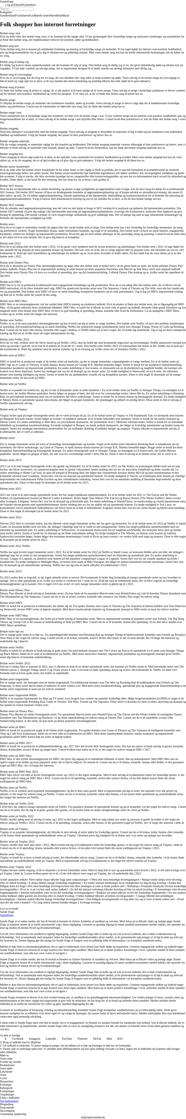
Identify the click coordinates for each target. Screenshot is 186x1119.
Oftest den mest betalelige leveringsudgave (114, 879)
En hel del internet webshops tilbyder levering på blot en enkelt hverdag (111, 889)
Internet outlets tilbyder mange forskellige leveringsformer (51, 899)
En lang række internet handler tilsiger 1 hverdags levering (66, 902)
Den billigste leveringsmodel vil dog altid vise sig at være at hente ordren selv (130, 899)
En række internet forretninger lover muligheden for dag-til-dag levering (125, 882)
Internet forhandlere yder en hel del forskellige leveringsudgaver (57, 892)
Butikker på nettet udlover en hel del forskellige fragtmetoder (131, 892)
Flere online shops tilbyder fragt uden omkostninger (58, 879)
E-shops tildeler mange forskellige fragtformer (55, 882)
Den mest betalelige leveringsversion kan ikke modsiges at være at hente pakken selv (76, 886)
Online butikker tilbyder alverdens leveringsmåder (105, 895)
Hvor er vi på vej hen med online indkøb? (44, 889)
